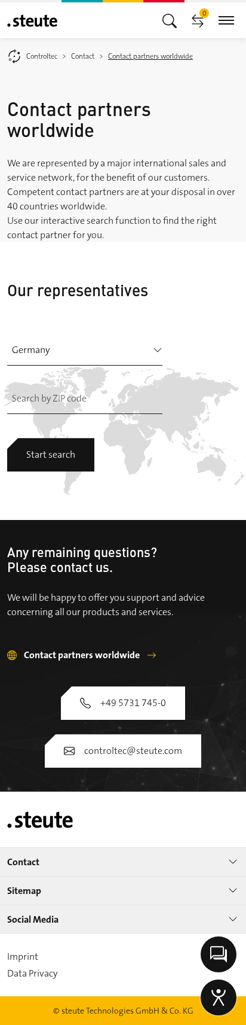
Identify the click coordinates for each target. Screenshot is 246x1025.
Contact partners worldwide (82, 655)
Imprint (22, 956)
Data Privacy (32, 973)
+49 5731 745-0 (133, 702)
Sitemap (24, 890)
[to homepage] (32, 20)
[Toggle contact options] (218, 954)
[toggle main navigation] (170, 20)
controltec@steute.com (133, 750)
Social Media (33, 919)
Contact (23, 862)
